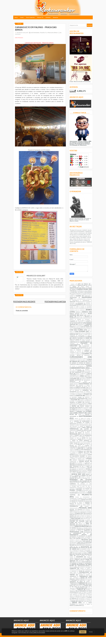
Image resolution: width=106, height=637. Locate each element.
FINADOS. (80, 408)
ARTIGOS (88, 303)
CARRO (77, 327)
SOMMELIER (73, 568)
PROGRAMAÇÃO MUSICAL (78, 534)
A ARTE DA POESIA (82, 284)
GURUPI (88, 426)
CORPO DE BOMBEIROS (75, 349)
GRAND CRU (87, 423)
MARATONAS (82, 457)
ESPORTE (77, 390)
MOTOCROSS (73, 470)
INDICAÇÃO (88, 434)
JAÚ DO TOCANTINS (87, 439)
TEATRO (82, 577)
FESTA (80, 404)
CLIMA (82, 339)
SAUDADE (84, 558)
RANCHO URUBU (86, 538)
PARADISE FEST (76, 499)
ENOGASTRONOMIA (84, 384)
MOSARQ (88, 469)
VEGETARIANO (81, 598)
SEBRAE (77, 559)
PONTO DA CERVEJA (85, 516)
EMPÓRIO (89, 378)
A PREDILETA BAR (81, 285)
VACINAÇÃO (72, 597)
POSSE (82, 520)
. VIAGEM (72, 284)
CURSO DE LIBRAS (81, 360)
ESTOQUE (83, 393)
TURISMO (90, 592)
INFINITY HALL (78, 435)
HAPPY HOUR (86, 427)
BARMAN (78, 312)
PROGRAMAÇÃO (88, 532)
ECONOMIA (77, 377)
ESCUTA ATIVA (87, 386)
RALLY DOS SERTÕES (75, 538)
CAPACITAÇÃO (77, 323)
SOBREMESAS (76, 567)
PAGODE (88, 487)
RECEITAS (84, 540)
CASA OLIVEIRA (77, 328)
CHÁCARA (80, 334)
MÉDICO (81, 462)
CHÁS (89, 335)
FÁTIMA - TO (73, 401)
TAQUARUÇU (83, 576)
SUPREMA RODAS (82, 573)
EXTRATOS (89, 398)
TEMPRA (88, 581)
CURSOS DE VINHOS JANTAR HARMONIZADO (81, 364)
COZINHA (86, 351)
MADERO (72, 454)
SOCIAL (82, 567)
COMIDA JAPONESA (86, 340)
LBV (84, 448)
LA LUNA (87, 444)
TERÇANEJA (74, 584)
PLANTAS (88, 513)
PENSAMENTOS (74, 506)
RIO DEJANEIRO (82, 549)
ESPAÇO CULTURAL (81, 387)
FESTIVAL (72, 407)
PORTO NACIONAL (76, 518)
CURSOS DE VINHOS (84, 363)
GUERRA (81, 426)
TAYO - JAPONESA (74, 577)
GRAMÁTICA (80, 423)
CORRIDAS (72, 351)
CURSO (84, 358)
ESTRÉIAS (73, 394)
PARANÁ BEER (89, 501)
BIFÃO (84, 313)
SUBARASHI (73, 571)
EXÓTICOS (87, 397)
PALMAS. (77, 497)
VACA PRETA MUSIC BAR (85, 596)
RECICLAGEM (78, 541)
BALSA (76, 308)
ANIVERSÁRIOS (87, 297)
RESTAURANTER (85, 546)
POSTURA (72, 521)
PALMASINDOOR (86, 497)
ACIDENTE (90, 285)
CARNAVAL (86, 325)
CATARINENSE (77, 333)
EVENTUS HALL (88, 395)
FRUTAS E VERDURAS (76, 411)
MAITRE (90, 454)
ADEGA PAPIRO (85, 286)
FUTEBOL (89, 411)
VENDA (77, 600)
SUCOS (80, 571)
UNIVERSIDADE (82, 593)
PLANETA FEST (79, 513)
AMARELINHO (87, 296)
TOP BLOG (89, 588)
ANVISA (74, 299)
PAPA (85, 498)
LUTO (87, 452)
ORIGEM (79, 485)
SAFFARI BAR (82, 551)
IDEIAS (76, 431)
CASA (71, 328)
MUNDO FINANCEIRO (83, 471)
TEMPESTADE (82, 580)
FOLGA (82, 410)
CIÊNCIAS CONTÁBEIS (77, 338)
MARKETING (89, 457)
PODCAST (72, 514)
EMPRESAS (72, 381)
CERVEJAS (72, 334)
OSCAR (90, 485)
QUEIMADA (73, 537)
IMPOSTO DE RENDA (75, 432)
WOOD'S (72, 605)
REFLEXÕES (89, 542)
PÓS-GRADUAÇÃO (74, 520)
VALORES (89, 597)
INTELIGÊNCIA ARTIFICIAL (84, 436)
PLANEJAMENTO (82, 512)
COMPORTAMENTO (85, 342)
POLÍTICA (72, 516)
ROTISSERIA (87, 550)
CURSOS (82, 361)
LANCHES (82, 447)
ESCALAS (72, 386)
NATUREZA (75, 477)
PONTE (77, 516)
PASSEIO (87, 503)
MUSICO (88, 474)
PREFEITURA (80, 529)
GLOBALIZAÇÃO (86, 421)
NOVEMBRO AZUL (86, 478)
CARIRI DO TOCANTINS (77, 325)
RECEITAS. (72, 541)
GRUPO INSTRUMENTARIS (81, 425)
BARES (89, 310)
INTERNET (72, 438)
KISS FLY (72, 444)
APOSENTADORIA (81, 299)
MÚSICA (84, 472)
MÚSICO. (71, 475)
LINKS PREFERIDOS (85, 449)
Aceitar (83, 632)
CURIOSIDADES (76, 357)
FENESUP (79, 403)
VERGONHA (82, 600)
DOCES (88, 374)
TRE (77, 591)
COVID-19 (79, 351)
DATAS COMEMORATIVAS (81, 367)
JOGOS (73, 440)
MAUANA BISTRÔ (84, 461)
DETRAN (80, 371)
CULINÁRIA (85, 353)
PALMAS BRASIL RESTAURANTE (78, 491)
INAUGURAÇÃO (74, 434)
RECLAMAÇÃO (86, 541)
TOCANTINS (80, 588)
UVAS (76, 596)
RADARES (88, 537)
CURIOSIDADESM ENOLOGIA (75, 358)
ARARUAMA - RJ (73, 301)
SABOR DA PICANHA (74, 551)
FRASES (88, 410)
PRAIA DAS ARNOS (52, 32)
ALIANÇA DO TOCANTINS (81, 294)
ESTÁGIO (78, 393)
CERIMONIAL (88, 333)
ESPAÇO (72, 387)
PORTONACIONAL (87, 518)
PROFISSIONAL (75, 532)
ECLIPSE (71, 377)
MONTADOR (81, 469)
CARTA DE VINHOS (85, 327)
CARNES (72, 327)
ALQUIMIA (78, 296)
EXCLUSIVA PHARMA (76, 397)
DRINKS (82, 376)
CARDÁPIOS (88, 324)
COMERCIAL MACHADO (75, 340)
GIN (70, 421)
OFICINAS (89, 482)
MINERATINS (79, 463)
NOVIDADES (74, 479)
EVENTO (72, 395)
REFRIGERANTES (81, 543)
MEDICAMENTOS (73, 462)
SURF (89, 573)
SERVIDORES (81, 560)
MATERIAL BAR (81, 458)
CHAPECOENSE (81, 335)
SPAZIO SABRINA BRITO (87, 569)
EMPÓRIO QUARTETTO (75, 380)
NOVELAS (79, 478)
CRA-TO (78, 352)
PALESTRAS (79, 488)
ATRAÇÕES (88, 304)
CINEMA (87, 338)
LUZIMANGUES (73, 453)
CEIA (83, 333)
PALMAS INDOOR (82, 493)
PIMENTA (72, 510)
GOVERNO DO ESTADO (83, 422)
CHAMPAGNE (72, 335)
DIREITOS (83, 373)
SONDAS (82, 568)
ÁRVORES (72, 304)
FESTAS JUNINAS (84, 406)
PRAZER (85, 528)
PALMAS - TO (74, 490)
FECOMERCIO (87, 401)
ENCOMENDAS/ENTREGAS (75, 382)
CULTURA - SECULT (75, 355)
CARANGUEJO (81, 324)
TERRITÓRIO (82, 584)
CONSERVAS (86, 344)
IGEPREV (82, 431)
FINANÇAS (86, 408)
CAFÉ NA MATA (80, 320)
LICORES (77, 449)
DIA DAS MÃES (87, 371)
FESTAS (74, 406)
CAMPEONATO (80, 321)
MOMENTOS (74, 469)
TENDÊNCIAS (73, 582)
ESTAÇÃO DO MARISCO (84, 391)
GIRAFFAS (76, 421)
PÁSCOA (72, 503)
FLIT (91, 408)
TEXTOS (79, 585)
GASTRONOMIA (35, 32)
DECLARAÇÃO (78, 369)
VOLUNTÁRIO (81, 604)
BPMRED (88, 315)
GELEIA (76, 418)
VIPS (84, 602)
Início (16, 17)
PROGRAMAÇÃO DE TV (80, 533)
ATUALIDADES (73, 305)
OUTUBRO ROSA (75, 486)
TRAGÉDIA (88, 589)
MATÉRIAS (89, 458)
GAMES (79, 414)
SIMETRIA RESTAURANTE (78, 564)
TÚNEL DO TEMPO (82, 592)
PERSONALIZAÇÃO (73, 508)
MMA (83, 466)
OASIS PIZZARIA (76, 482)
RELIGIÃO (72, 545)
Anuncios (55, 17)
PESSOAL (83, 508)
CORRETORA (87, 349)
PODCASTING (79, 514)
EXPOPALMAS (73, 398)
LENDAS (71, 449)
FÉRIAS (90, 403)
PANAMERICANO (73, 498)
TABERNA (72, 575)
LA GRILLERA (79, 444)
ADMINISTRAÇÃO (74, 288)
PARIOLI (80, 502)
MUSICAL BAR (76, 474)
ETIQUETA (86, 394)
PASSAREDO (79, 503)
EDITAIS (83, 377)
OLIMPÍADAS (73, 483)
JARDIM (79, 439)
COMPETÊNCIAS (74, 342)
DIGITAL (77, 373)
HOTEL (90, 430)
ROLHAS (81, 550)
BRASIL (72, 316)
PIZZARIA (76, 512)
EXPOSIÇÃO (81, 398)
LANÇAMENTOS (73, 447)
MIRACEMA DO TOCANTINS (76, 465)
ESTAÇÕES (72, 393)
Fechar (91, 632)
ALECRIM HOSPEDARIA (76, 293)
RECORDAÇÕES (73, 542)
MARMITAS (73, 458)
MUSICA (79, 472)
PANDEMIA (80, 498)
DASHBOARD (80, 366)
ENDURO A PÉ (86, 382)
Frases (22, 17)
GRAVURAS (72, 425)
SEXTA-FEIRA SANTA (87, 562)
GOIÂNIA (71, 422)
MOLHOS (90, 467)
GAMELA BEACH (78, 413)
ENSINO (88, 385)
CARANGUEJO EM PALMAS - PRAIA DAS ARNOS (36, 28)
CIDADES (89, 336)
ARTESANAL (72, 303)
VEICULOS (88, 598)
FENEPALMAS (72, 403)
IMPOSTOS (87, 432)
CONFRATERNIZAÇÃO (75, 344)
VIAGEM (73, 601)
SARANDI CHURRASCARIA (75, 558)
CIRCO (71, 339)
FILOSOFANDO (86, 407)
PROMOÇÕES (73, 535)
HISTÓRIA (86, 428)
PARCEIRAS (73, 502)
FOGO (78, 410)
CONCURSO (72, 343)
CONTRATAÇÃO (82, 347)
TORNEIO (73, 589)
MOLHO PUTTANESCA (81, 467)
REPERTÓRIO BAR (80, 545)
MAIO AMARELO (83, 454)
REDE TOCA (80, 542)
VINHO (79, 601)
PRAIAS (80, 528)
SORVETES (78, 569)
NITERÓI (83, 477)
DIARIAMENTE (87, 372)
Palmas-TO (40, 17)
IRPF (78, 438)
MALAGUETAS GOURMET (78, 456)
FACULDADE (74, 399)
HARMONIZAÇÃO (74, 429)
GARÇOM (87, 414)
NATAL (90, 475)
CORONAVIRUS (87, 348)
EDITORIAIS (89, 377)
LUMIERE (80, 452)
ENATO (85, 381)
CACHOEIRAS (72, 320)
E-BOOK (88, 376)
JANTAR (83, 438)
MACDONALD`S (87, 453)
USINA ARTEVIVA (73, 594)
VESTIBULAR (89, 600)
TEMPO (88, 580)
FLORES (73, 410)
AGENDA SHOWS (82, 289)
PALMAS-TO (43, 32)
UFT (72, 593)
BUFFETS (71, 319)
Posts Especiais (30, 17)
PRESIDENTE (72, 530)
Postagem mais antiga (55, 301)
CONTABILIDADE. (73, 347)
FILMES (79, 407)
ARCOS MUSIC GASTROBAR (85, 301)
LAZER (79, 448)
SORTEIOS (72, 569)
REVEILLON (84, 547)
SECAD (82, 559)
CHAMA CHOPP (87, 334)
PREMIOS (88, 529)
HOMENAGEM (72, 430)
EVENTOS (79, 395)
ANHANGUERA (73, 297)
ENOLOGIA (72, 385)
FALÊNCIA (82, 399)
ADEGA (74, 286)
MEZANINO (72, 463)
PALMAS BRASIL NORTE (87, 490)
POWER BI (80, 522)
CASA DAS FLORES (76, 330)
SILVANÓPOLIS (88, 563)
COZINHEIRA (72, 352)
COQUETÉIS (74, 348)
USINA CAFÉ (82, 594)
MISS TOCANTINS (74, 466)
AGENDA (83, 288)
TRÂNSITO (72, 591)
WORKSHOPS (78, 605)
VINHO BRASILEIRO (88, 601)
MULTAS (84, 470)
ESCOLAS (78, 386)
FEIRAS (80, 402)
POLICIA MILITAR (87, 514)
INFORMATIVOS (88, 435)
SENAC (88, 559)
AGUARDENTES (80, 290)
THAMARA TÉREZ (87, 585)
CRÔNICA (78, 353)
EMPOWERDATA (87, 380)
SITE (71, 567)
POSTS (88, 520)
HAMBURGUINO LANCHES (75, 427)
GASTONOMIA (73, 416)
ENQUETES (81, 385)
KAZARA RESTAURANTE (85, 443)
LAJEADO (87, 445)
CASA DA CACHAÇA (87, 328)
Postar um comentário (22, 310)
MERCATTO (87, 462)
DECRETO (87, 369)
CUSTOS (73, 366)
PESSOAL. (72, 509)
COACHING (88, 339)
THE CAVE (74, 586)
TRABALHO (80, 589)
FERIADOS (84, 403)
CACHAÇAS (87, 319)
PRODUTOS (87, 530)
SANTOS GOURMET (80, 555)
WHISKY (88, 604)
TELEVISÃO (74, 580)
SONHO (88, 568)
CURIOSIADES (87, 355)
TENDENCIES (81, 583)
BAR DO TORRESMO (80, 310)
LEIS (88, 448)
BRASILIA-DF (79, 316)
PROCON (79, 530)
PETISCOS (80, 509)
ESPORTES (86, 390)
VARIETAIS (73, 598)
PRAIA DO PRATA (80, 526)
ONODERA (83, 483)
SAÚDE (90, 558)
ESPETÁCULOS (78, 389)
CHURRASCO (82, 336)
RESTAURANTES (74, 547)
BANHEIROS (82, 308)
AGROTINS (72, 290)
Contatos (48, 17)
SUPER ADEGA (73, 572)
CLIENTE (77, 339)
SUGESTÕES (87, 571)
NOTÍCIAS (72, 478)
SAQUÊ (88, 556)
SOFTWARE (88, 567)
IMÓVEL (88, 431)
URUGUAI (89, 593)
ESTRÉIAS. (80, 394)
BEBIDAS (85, 312)
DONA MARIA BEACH (74, 376)
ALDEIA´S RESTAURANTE (86, 292)
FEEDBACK (72, 402)
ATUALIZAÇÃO (82, 305)
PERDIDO (87, 506)
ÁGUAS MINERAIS (88, 290)
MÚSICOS (77, 475)
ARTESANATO (80, 303)
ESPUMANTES (73, 391)
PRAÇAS (80, 523)
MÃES (77, 454)
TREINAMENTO (83, 591)
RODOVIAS (75, 550)
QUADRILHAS (82, 535)
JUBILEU (78, 441)
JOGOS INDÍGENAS (84, 440)
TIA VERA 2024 (84, 586)
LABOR (79, 445)
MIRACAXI (87, 463)
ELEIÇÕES (74, 378)
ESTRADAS (89, 393)
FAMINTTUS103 (89, 399)
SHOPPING (74, 563)
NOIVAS (88, 477)
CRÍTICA (72, 353)
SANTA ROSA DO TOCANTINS (81, 553)
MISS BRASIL (88, 465)
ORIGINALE (85, 485)
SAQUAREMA (79, 556)
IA (72, 431)
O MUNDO (84, 481)
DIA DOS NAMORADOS (75, 372)
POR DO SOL (73, 517)
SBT (72, 559)
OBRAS (83, 482)
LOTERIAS (73, 452)
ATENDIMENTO (79, 304)
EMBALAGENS (82, 378)
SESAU (88, 560)
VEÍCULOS (72, 600)
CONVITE (90, 347)
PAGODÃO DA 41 (81, 487)
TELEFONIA (89, 579)
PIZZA (71, 512)
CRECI (82, 352)
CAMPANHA (72, 321)
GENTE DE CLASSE (85, 418)
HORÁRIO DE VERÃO (82, 430)
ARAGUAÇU (89, 299)
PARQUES (87, 502)
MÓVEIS (79, 470)
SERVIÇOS (72, 560)
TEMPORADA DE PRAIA (76, 581)
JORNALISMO (72, 441)
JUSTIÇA (84, 441)
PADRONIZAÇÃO (73, 487)
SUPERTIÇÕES (73, 573)
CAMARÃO (88, 320)
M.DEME (79, 453)
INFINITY (71, 435)
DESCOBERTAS (73, 371)
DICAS (71, 373)
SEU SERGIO (77, 562)
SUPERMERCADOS (84, 572)
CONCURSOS (83, 343)
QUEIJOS (90, 535)
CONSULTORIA (73, 346)
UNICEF (75, 593)
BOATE (81, 315)
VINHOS (74, 602)
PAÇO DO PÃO (86, 486)
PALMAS (87, 488)
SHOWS (81, 563)
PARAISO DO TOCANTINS (77, 501)
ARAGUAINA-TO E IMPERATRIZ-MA (80, 300)
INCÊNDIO (82, 434)
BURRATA (79, 319)
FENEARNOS (87, 402)
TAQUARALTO (73, 576)
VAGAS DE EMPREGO (80, 597)
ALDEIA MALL (74, 292)
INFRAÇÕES (74, 436)
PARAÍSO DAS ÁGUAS (86, 499)
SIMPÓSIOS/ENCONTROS (84, 565)
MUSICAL (90, 472)
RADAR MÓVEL (81, 537)
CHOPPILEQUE (73, 336)
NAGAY (84, 475)
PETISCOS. (87, 509)
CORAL (81, 348)
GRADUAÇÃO (73, 423)
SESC (71, 562)
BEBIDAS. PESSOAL (75, 313)
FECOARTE (80, 401)
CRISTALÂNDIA (89, 352)
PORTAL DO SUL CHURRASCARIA (85, 517)
